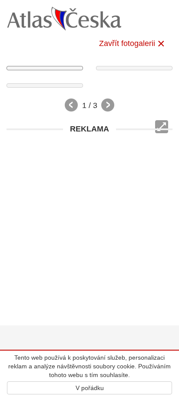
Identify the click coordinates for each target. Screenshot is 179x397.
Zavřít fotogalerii (127, 43)
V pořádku (90, 387)
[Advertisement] (89, 227)
